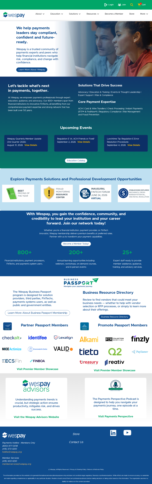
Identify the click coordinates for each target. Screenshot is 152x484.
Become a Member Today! (76, 244)
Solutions (73, 14)
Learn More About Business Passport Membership (37, 313)
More (142, 14)
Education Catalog (76, 161)
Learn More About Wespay (32, 70)
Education (55, 14)
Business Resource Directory (114, 317)
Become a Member (114, 14)
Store (131, 14)
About (38, 14)
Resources (91, 14)
